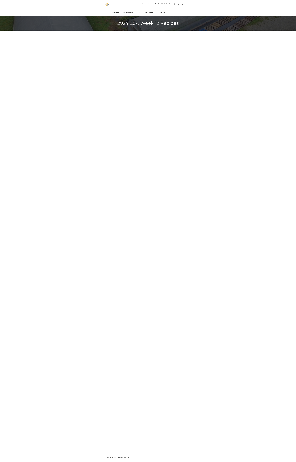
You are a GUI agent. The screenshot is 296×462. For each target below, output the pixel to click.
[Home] (107, 4)
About (138, 12)
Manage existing (120, 446)
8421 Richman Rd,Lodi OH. (164, 3)
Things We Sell (149, 12)
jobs (171, 12)
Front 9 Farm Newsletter (114, 434)
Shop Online (115, 12)
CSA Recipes (161, 12)
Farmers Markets (128, 12)
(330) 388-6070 (144, 3)
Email (106, 421)
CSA (106, 12)
